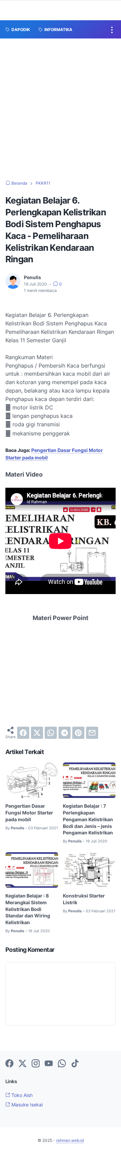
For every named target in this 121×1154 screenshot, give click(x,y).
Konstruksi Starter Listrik (84, 899)
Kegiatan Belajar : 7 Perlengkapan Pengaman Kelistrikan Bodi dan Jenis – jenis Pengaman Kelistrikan (88, 819)
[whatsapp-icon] (62, 1063)
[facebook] (23, 733)
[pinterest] (78, 733)
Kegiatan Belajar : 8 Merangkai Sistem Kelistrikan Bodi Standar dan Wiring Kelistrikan (27, 909)
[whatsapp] (51, 733)
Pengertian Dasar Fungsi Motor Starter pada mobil (29, 812)
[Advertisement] (60, 102)
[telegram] (64, 733)
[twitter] (37, 733)
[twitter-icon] (22, 1063)
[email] (92, 733)
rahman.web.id (70, 1140)
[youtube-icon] (49, 1063)
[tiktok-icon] (75, 1063)
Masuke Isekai (26, 1104)
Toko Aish (21, 1095)
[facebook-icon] (9, 1063)
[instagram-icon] (36, 1063)
